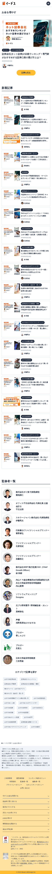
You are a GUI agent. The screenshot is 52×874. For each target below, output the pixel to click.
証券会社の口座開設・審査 (30, 684)
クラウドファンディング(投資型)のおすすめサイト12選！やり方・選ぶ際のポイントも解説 (35, 328)
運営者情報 (20, 778)
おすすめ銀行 (35, 727)
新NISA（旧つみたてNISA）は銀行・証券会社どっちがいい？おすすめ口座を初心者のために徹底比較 (35, 422)
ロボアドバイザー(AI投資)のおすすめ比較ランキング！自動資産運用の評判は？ (35, 140)
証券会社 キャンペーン (28, 679)
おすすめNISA (22, 708)
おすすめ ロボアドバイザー (28, 703)
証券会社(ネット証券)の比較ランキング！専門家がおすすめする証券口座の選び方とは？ (25, 56)
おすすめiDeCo (38, 708)
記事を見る (26, 73)
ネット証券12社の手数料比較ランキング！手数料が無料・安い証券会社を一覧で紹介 (34, 103)
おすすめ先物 (8, 712)
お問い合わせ (25, 788)
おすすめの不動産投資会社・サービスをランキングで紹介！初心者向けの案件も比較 (34, 178)
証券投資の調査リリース (29, 722)
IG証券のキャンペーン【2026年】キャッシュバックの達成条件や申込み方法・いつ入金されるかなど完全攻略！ (34, 197)
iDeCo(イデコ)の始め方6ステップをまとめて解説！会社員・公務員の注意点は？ (34, 234)
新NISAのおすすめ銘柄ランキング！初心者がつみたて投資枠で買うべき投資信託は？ (34, 403)
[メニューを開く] (48, 3)
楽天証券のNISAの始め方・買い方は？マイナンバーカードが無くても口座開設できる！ (34, 459)
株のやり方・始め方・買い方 (13, 693)
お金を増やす (17, 743)
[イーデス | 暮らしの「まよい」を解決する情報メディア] (8, 4)
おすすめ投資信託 (39, 698)
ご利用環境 (8, 778)
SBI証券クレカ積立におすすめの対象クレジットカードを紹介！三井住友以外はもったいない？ (35, 159)
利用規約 (13, 781)
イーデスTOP (7, 743)
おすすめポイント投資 (11, 717)
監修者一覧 (24, 781)
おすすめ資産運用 (10, 722)
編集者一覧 (36, 781)
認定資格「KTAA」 (27, 863)
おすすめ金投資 (23, 712)
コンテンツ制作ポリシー (37, 778)
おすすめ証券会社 (10, 679)
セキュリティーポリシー (35, 785)
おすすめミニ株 (9, 703)
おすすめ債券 (8, 708)
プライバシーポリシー (14, 785)
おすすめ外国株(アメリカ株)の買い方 (16, 698)
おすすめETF (28, 717)
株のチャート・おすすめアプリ (14, 689)
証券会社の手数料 (10, 684)
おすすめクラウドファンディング (15, 727)
